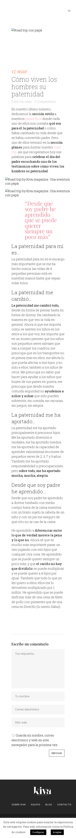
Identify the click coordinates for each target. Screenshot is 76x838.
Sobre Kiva (19, 804)
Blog (48, 804)
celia (28, 101)
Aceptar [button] (57, 832)
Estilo (15, 101)
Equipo (35, 804)
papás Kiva (33, 118)
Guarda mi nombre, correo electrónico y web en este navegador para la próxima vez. (34, 740)
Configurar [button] (38, 832)
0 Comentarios (45, 101)
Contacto (64, 804)
